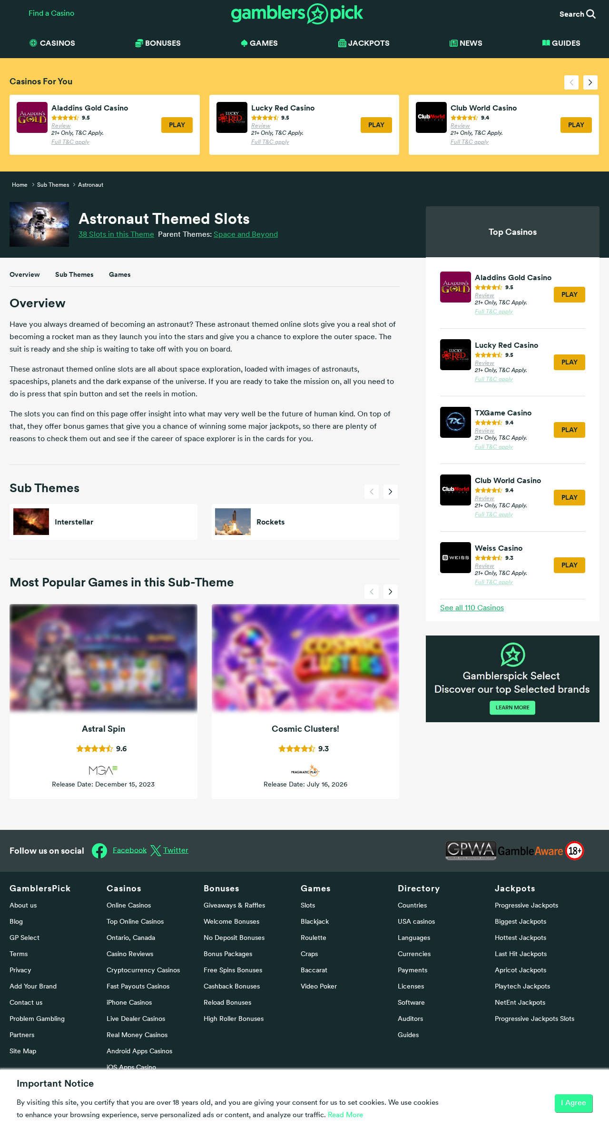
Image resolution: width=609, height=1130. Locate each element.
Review (61, 126)
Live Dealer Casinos (136, 1019)
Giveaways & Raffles (234, 905)
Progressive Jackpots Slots (534, 1019)
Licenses (411, 986)
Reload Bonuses (227, 1003)
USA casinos (416, 922)
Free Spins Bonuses (233, 970)
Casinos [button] (57, 43)
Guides (566, 43)
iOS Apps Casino (131, 1067)
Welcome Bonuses (231, 922)
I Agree (573, 1103)
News (471, 43)
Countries (412, 905)
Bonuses (221, 888)
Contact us (26, 1003)
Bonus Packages (228, 954)
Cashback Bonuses (232, 986)
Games (120, 274)
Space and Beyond (246, 235)
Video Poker (319, 986)
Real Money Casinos (137, 1035)
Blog (16, 922)
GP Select (24, 938)
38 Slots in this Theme (116, 235)
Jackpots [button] (369, 43)
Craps (309, 954)
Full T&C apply (70, 142)
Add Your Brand (33, 986)
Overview (25, 274)
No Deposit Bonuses (234, 938)
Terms (19, 954)
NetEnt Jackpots (520, 1003)
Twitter (175, 851)
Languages (414, 938)
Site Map (23, 1051)
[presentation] (571, 82)
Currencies (414, 954)
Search (573, 14)
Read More (345, 1115)
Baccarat (314, 970)
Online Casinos (129, 905)
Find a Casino (51, 14)
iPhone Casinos (129, 1003)
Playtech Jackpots (522, 986)
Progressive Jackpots (526, 905)
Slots (308, 905)
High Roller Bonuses (234, 1019)
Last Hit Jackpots (521, 954)
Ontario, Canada (131, 938)
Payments (412, 970)
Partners (22, 1035)
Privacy (20, 970)
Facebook (130, 850)
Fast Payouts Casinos (138, 986)
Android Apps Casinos (139, 1051)
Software (411, 1003)
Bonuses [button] (163, 43)
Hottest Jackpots (520, 938)
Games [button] (264, 43)
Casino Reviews (130, 954)
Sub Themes (74, 274)
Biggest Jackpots (520, 922)
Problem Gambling (37, 1019)
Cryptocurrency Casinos (143, 970)
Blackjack (315, 922)
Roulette (313, 938)
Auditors (410, 1019)
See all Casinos (472, 608)
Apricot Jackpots (520, 970)
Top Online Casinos (135, 922)
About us (23, 905)
